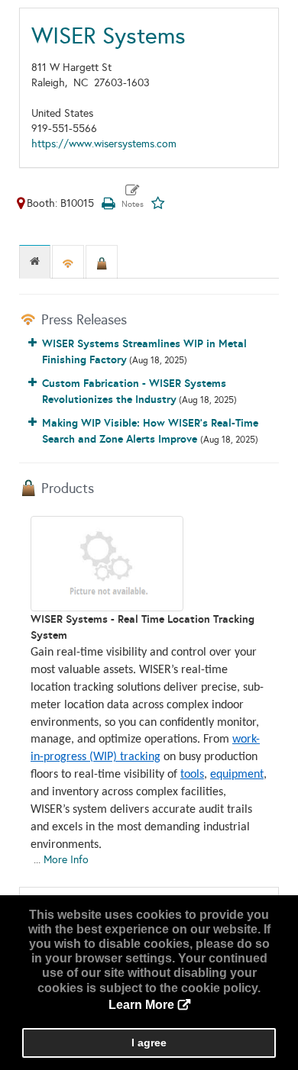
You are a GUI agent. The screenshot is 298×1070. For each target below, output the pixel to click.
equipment (237, 775)
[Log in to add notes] (132, 197)
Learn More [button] (141, 1004)
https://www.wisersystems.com (104, 143)
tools (192, 775)
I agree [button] (149, 1042)
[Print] (107, 203)
